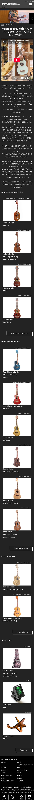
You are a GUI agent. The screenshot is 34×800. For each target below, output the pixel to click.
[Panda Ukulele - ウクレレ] (17, 307)
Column (3, 772)
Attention (19, 775)
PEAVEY (3, 767)
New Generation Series (19, 333)
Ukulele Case (8, 671)
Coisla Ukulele (8, 223)
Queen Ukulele (8, 437)
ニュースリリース (22, 770)
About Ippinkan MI (6, 775)
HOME (32, 18)
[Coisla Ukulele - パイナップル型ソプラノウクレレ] (17, 210)
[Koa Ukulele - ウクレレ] (17, 519)
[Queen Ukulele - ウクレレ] (17, 425)
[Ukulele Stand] (17, 724)
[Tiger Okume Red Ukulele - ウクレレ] (17, 394)
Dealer (3, 778)
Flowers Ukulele (9, 288)
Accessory (24, 750)
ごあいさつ (4, 770)
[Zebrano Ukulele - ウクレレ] (17, 575)
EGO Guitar (20, 780)
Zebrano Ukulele (9, 587)
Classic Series (22, 632)
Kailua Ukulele (8, 254)
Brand (19, 762)
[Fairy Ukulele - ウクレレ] (17, 488)
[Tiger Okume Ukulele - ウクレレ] (17, 360)
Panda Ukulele (8, 320)
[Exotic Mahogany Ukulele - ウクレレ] (17, 606)
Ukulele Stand (8, 736)
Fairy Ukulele (8, 500)
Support (19, 778)
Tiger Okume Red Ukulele (12, 406)
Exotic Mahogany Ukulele (12, 618)
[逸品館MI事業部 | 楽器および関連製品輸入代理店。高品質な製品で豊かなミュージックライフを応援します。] (11, 4)
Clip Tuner (7, 705)
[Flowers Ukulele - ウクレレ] (17, 276)
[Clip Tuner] (17, 692)
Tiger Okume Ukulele (11, 372)
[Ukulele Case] (17, 658)
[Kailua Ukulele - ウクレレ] (17, 242)
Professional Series (21, 548)
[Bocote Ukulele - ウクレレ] (17, 457)
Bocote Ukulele (8, 469)
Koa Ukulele (7, 532)
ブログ (19, 772)
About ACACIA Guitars (7, 780)
